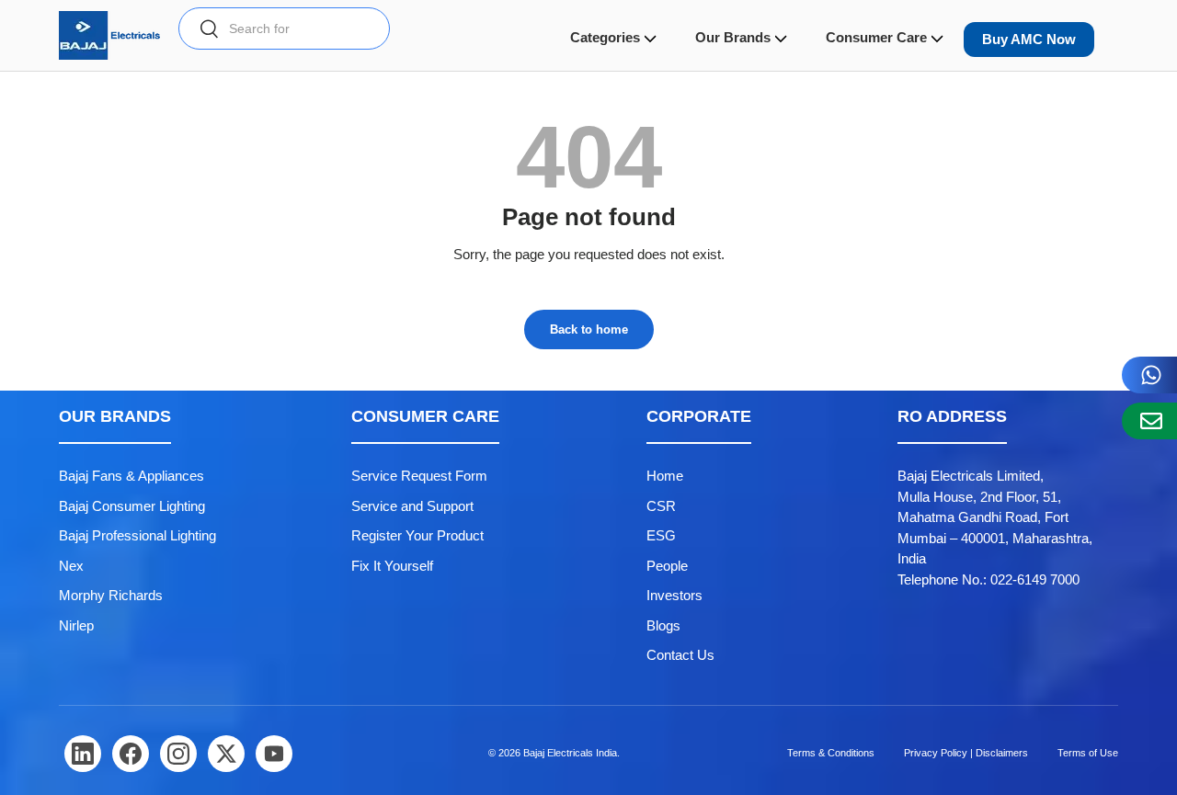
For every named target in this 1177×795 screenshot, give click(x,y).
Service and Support (412, 506)
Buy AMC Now (1029, 39)
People (667, 566)
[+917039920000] (1149, 375)
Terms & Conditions (830, 752)
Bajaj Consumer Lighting (132, 506)
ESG (661, 535)
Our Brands (733, 37)
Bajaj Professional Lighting (137, 535)
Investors (674, 595)
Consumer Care (876, 37)
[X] (226, 753)
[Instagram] (178, 753)
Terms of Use (1087, 752)
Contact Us (680, 655)
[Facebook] (130, 753)
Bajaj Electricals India (570, 752)
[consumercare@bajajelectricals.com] (1149, 421)
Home (664, 475)
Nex (71, 566)
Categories (605, 37)
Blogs (663, 625)
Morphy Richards (111, 595)
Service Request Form (419, 475)
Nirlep (76, 625)
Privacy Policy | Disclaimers (966, 752)
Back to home (589, 329)
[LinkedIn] (82, 753)
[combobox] (284, 28)
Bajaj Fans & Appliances (131, 475)
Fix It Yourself (392, 566)
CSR (661, 506)
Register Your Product (417, 535)
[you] (274, 753)
